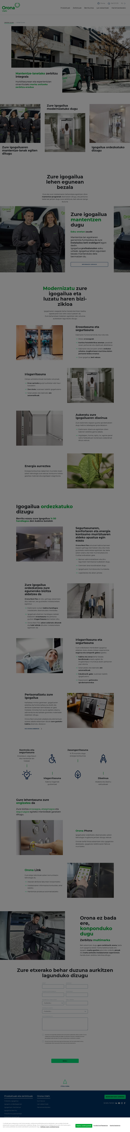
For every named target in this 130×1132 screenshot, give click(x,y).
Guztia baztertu (115, 1125)
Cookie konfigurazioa (100, 1125)
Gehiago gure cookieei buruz (49, 1126)
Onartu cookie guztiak (83, 1125)
